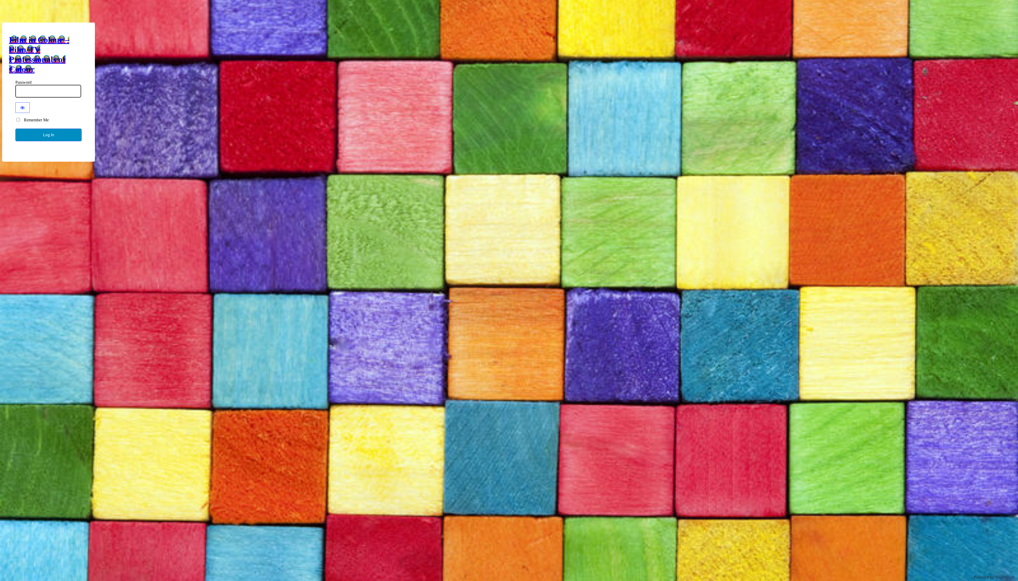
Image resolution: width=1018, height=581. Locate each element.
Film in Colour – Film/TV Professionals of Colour (39, 54)
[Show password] (22, 107)
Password (23, 82)
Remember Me (35, 120)
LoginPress (1005, 577)
